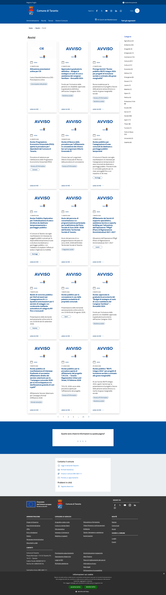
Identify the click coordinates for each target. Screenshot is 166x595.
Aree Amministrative (33, 525)
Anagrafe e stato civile (62, 522)
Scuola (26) (127, 108)
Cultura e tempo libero (62, 525)
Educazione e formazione (91, 522)
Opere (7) (127, 93)
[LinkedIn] (115, 10)
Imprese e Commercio (62, 532)
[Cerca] (137, 10)
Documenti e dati (32, 543)
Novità (37, 28)
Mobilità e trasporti (61, 536)
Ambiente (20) (128, 45)
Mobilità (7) (128, 89)
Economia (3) (128, 69)
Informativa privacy (89, 563)
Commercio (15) (129, 57)
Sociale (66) (128, 116)
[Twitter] (101, 10)
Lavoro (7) (127, 85)
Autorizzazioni (88, 536)
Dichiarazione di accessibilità (92, 570)
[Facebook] (96, 10)
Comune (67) (128, 61)
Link (101, 583)
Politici (29, 536)
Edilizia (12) (128, 73)
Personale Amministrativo (35, 539)
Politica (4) (127, 97)
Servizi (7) (127, 112)
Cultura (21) (128, 65)
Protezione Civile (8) (129, 102)
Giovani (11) (128, 81)
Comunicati (115, 525)
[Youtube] (106, 10)
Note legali (86, 567)
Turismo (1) (127, 128)
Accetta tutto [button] (75, 587)
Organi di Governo (32, 522)
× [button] (164, 573)
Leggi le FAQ (59, 560)
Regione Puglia (31, 2)
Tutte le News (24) (128, 133)
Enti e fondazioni (32, 532)
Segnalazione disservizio (63, 556)
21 (83, 417)
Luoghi (114, 538)
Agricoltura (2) (129, 41)
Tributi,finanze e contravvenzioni (94, 525)
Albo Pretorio (87, 556)
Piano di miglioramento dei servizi (94, 560)
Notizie (114, 522)
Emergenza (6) (129, 77)
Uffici (28, 529)
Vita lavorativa (59, 529)
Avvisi (35, 62)
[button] (83, 591)
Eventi (114, 542)
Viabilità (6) (128, 142)
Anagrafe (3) (128, 49)
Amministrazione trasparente (93, 553)
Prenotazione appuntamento (64, 553)
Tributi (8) (127, 124)
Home (31, 28)
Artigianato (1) (129, 53)
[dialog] (83, 583)
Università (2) (128, 138)
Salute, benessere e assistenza (93, 532)
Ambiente (86, 529)
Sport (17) (127, 120)
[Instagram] (110, 10)
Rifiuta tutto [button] (90, 587)
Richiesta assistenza (61, 563)
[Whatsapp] (120, 10)
